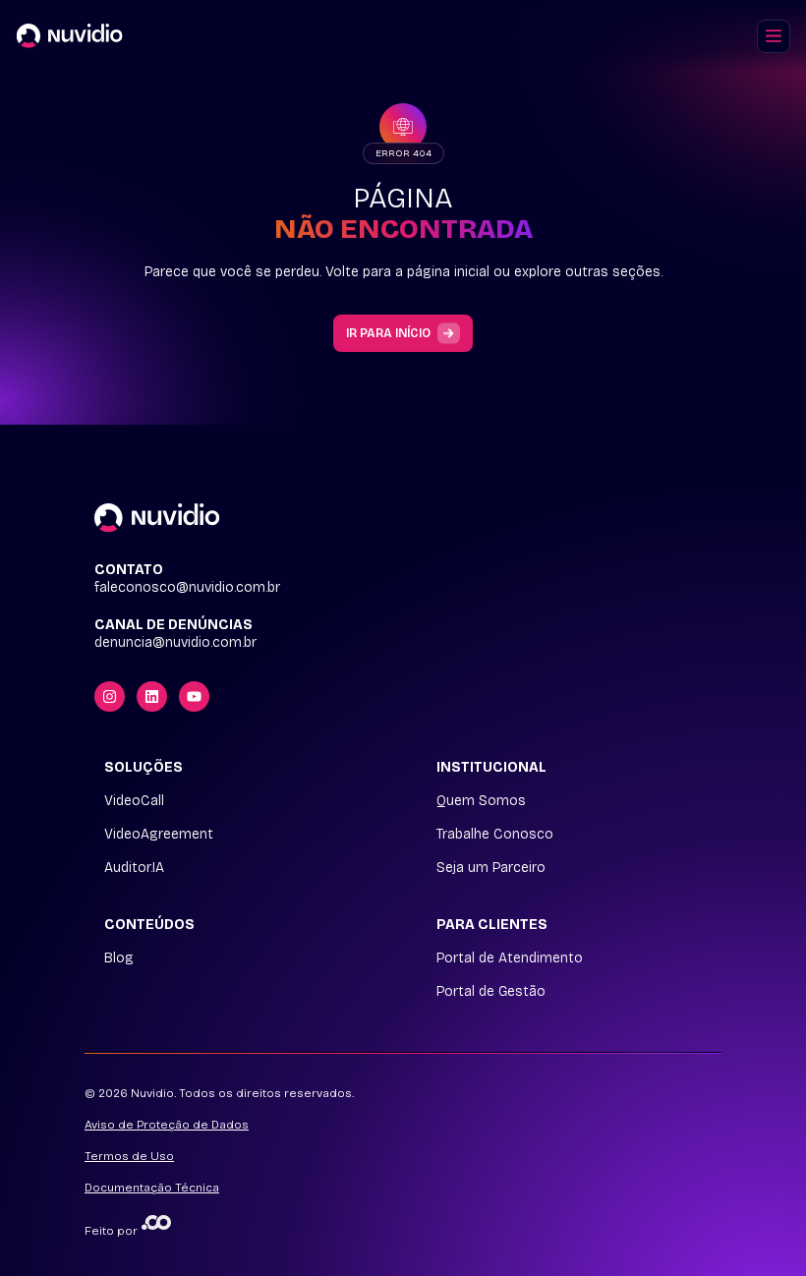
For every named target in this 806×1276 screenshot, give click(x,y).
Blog (119, 958)
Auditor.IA (134, 868)
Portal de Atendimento (509, 958)
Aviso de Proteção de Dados (167, 1125)
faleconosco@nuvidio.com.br (187, 588)
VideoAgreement (158, 834)
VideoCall (134, 801)
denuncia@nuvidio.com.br (175, 643)
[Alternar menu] (773, 36)
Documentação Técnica (152, 1187)
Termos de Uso (129, 1156)
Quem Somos (481, 801)
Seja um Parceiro (491, 868)
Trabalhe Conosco (494, 834)
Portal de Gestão (491, 992)
